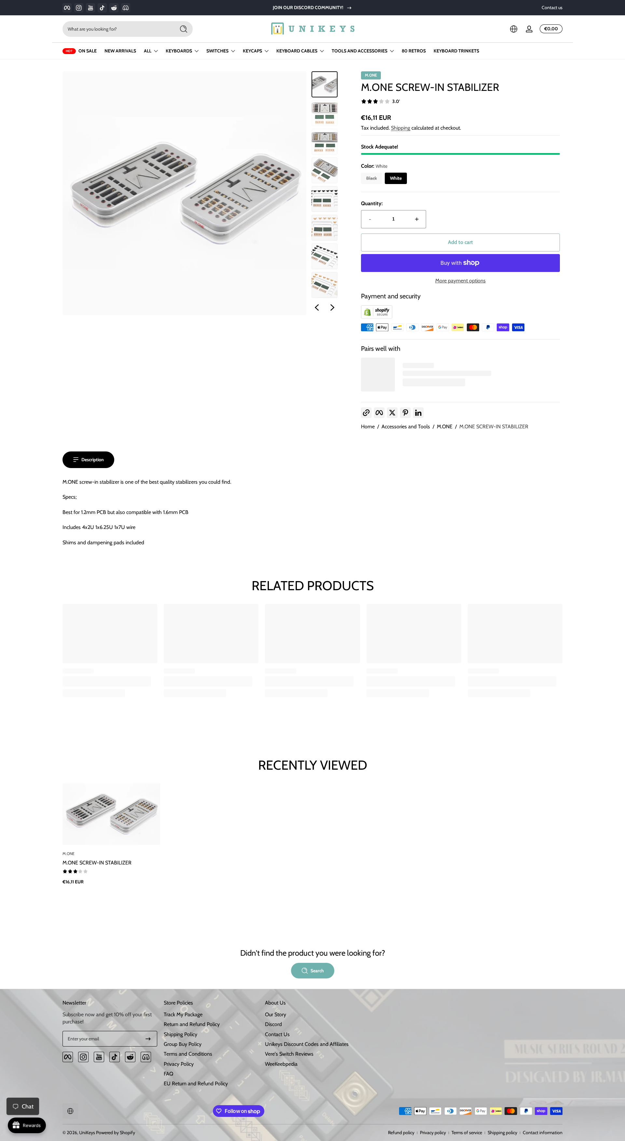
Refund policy (401, 1132)
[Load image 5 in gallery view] (325, 199)
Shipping (400, 128)
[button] (513, 29)
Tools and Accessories (359, 51)
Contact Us (277, 1034)
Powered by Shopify (115, 1132)
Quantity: (372, 203)
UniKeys (87, 1132)
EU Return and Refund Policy (196, 1083)
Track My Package (183, 1014)
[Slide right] (332, 307)
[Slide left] (317, 307)
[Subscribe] (148, 1039)
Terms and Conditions (188, 1054)
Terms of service (466, 1132)
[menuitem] (211, 1014)
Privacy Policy (179, 1064)
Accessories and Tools (406, 426)
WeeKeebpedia (281, 1064)
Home (368, 426)
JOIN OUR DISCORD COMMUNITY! (308, 7)
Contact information (542, 1132)
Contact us (552, 7)
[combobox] (117, 29)
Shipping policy (502, 1132)
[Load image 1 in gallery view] (325, 84)
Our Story (275, 1014)
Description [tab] (92, 460)
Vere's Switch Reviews (289, 1054)
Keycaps (252, 51)
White (396, 178)
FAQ (168, 1074)
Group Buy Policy (182, 1044)
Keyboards (179, 51)
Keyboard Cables (296, 51)
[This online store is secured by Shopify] (376, 317)
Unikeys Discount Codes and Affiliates (307, 1044)
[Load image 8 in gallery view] (325, 285)
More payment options (460, 281)
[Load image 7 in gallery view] (325, 256)
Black (371, 178)
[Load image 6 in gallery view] (325, 228)
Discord (273, 1024)
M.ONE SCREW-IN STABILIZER (493, 426)
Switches (217, 51)
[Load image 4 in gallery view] (325, 170)
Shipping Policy (180, 1034)
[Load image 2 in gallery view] (325, 113)
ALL (147, 51)
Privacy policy (433, 1132)
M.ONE (444, 426)
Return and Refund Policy (192, 1024)
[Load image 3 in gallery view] (325, 142)
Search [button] (317, 971)
